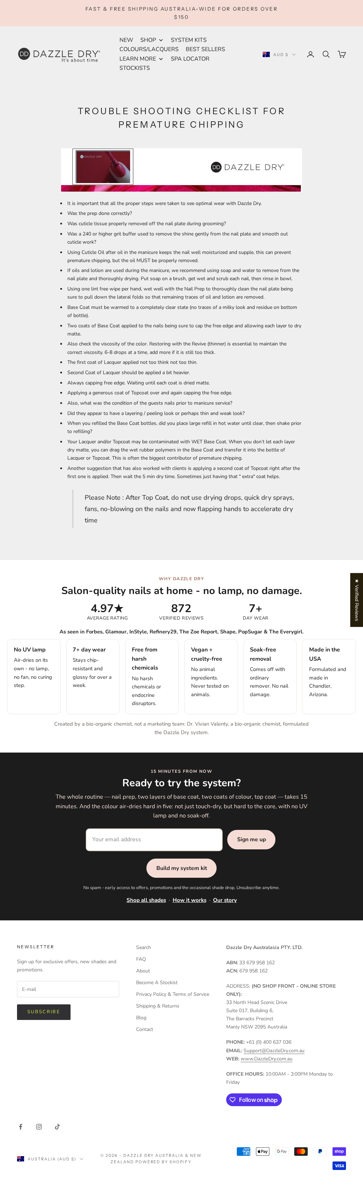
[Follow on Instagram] (39, 1126)
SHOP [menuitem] (148, 40)
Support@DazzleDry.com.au (274, 1050)
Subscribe (43, 1012)
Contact (144, 1029)
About (143, 970)
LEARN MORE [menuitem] (137, 59)
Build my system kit (181, 868)
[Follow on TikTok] (57, 1126)
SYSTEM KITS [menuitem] (189, 40)
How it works (189, 900)
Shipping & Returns (157, 1006)
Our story (225, 900)
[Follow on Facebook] (20, 1126)
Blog (141, 1017)
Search (143, 947)
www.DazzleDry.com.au (266, 1058)
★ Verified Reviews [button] (356, 599)
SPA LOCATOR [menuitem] (190, 59)
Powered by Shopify (163, 1161)
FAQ (141, 959)
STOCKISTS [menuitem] (134, 68)
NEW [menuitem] (126, 40)
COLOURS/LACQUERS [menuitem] (149, 49)
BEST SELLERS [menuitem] (205, 49)
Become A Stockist (157, 982)
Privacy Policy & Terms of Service (172, 994)
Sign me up (251, 839)
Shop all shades (146, 900)
